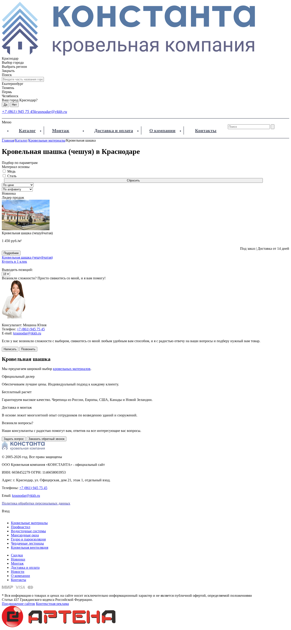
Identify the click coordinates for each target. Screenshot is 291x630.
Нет (14, 104)
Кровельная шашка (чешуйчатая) (27, 257)
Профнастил (20, 527)
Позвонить (28, 349)
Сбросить (133, 180)
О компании (162, 130)
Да (5, 104)
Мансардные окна (25, 535)
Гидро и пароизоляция (28, 539)
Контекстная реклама (52, 604)
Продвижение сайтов (18, 604)
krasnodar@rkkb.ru (50, 111)
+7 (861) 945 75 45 (18, 111)
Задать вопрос (14, 439)
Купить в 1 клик (14, 261)
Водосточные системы (28, 531)
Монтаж (60, 130)
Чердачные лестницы (27, 543)
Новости (17, 572)
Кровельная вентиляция (29, 547)
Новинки (18, 559)
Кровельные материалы (46, 140)
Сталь (11, 176)
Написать (10, 349)
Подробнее (11, 253)
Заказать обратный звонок (46, 439)
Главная (8, 140)
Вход (6, 511)
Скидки (17, 555)
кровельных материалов (71, 369)
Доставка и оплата (113, 130)
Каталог (27, 130)
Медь (11, 171)
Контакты (205, 130)
